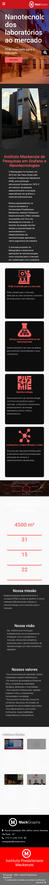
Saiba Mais (13, 60)
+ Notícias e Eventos (13, 734)
